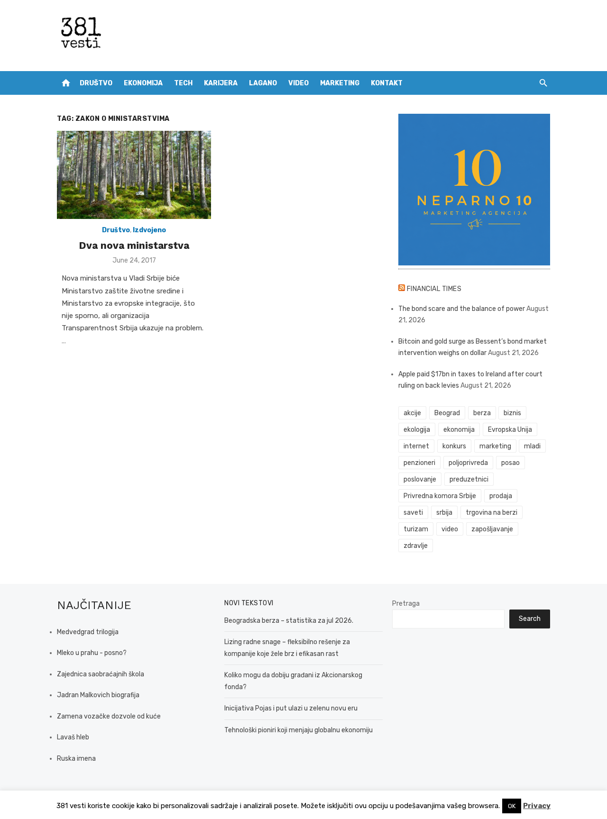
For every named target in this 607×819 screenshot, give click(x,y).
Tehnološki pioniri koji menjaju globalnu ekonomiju (298, 730)
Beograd (447, 413)
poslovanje (420, 479)
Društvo (96, 83)
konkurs (454, 446)
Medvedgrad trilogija (88, 632)
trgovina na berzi (491, 513)
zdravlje (416, 546)
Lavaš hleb (73, 737)
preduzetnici (469, 479)
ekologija (417, 430)
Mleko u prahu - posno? (92, 653)
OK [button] (511, 806)
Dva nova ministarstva (134, 245)
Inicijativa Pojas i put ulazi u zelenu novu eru (291, 708)
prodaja (500, 496)
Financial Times (434, 289)
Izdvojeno (149, 230)
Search (530, 619)
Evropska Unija (510, 430)
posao (510, 463)
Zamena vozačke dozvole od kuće (109, 716)
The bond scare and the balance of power (461, 309)
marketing (495, 446)
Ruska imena (76, 759)
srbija (444, 513)
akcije (412, 413)
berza (482, 413)
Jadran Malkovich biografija (98, 695)
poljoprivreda (468, 463)
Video (298, 83)
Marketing (339, 83)
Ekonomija (143, 83)
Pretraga (406, 604)
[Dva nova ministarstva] (134, 175)
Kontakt (387, 83)
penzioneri (419, 463)
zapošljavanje (492, 529)
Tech (183, 83)
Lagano (263, 83)
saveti (413, 513)
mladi (532, 446)
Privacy (537, 805)
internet (416, 446)
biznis (512, 413)
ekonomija (459, 430)
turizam (416, 529)
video (449, 529)
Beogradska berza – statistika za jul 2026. (288, 621)
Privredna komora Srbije (440, 496)
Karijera (221, 83)
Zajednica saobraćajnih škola (100, 674)
